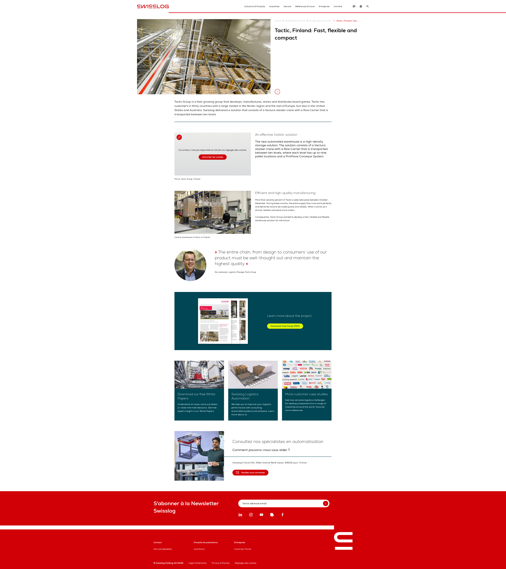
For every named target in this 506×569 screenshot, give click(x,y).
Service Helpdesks (163, 549)
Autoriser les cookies (212, 157)
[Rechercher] (367, 6)
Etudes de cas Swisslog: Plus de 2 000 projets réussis (320, 20)
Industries (274, 6)
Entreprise (324, 6)
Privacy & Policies (221, 563)
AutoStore (199, 549)
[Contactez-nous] (354, 6)
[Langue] (360, 6)
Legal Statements (197, 563)
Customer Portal (242, 549)
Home (278, 20)
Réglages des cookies (245, 563)
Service (287, 6)
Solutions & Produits (254, 6)
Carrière (338, 6)
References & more (305, 6)
